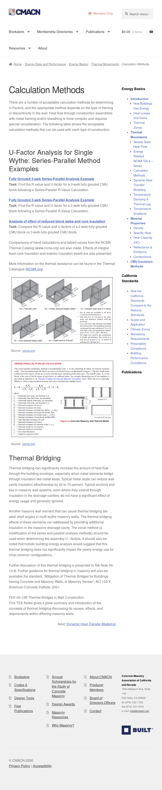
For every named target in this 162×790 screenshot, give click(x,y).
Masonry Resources (60, 715)
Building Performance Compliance (139, 358)
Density (138, 228)
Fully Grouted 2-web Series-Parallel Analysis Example (51, 199)
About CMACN (101, 676)
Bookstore (16, 31)
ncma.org (28, 350)
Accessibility (42, 765)
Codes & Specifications (24, 687)
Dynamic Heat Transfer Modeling (91, 624)
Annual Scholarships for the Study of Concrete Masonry (64, 686)
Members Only (102, 13)
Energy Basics (78, 64)
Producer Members (97, 687)
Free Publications (23, 708)
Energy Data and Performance (45, 64)
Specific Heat (142, 233)
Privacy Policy (19, 765)
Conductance (142, 257)
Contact (95, 710)
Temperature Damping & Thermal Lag (142, 199)
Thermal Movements (105, 64)
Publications (95, 31)
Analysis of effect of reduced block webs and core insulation (57, 221)
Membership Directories (55, 31)
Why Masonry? (63, 725)
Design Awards (63, 704)
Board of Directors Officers (102, 700)
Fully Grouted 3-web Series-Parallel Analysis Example (51, 178)
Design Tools (24, 698)
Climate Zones (140, 329)
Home (18, 64)
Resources (17, 48)
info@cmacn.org (139, 711)
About (42, 48)
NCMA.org (34, 269)
